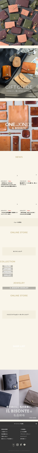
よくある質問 (23, 431)
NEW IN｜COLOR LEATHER (19, 2)
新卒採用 (22, 438)
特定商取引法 (4, 434)
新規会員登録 (4, 429)
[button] (16, 43)
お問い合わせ (4, 436)
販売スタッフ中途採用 (6, 438)
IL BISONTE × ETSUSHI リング (14, 304)
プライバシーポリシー (25, 434)
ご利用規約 (22, 429)
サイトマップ (23, 436)
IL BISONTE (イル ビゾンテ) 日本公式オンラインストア (19, 6)
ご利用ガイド (4, 431)
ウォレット (14, 241)
